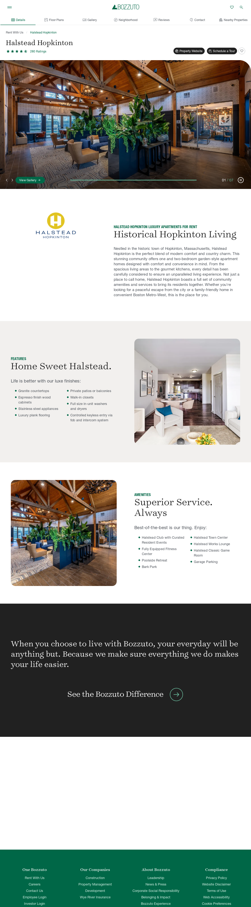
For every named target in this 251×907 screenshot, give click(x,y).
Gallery (89, 19)
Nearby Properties (233, 19)
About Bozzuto (156, 869)
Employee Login (34, 897)
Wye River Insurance (95, 897)
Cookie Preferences (216, 903)
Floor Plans (56, 20)
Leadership (156, 878)
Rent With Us (14, 32)
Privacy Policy (216, 878)
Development (95, 891)
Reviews (161, 19)
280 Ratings (38, 51)
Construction (95, 878)
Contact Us (34, 891)
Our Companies (95, 869)
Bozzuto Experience (156, 903)
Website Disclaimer (216, 884)
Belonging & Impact (155, 897)
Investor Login (34, 903)
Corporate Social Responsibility (155, 891)
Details (18, 19)
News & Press (156, 884)
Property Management (95, 884)
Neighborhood (125, 19)
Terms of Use (216, 891)
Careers (34, 884)
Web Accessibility (216, 897)
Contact (197, 19)
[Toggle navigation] (9, 7)
